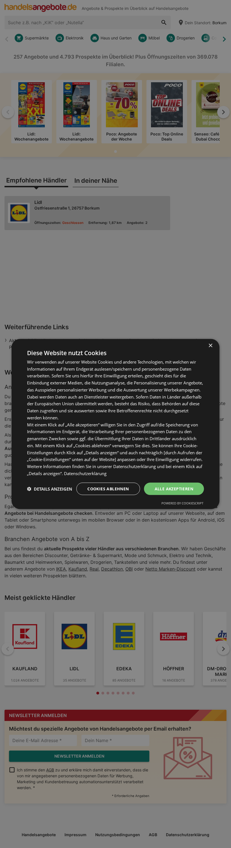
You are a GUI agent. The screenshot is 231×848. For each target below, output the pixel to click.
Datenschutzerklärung (85, 473)
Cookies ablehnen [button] (108, 488)
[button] (49, 489)
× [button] (210, 345)
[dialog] (115, 424)
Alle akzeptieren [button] (174, 488)
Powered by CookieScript (182, 503)
